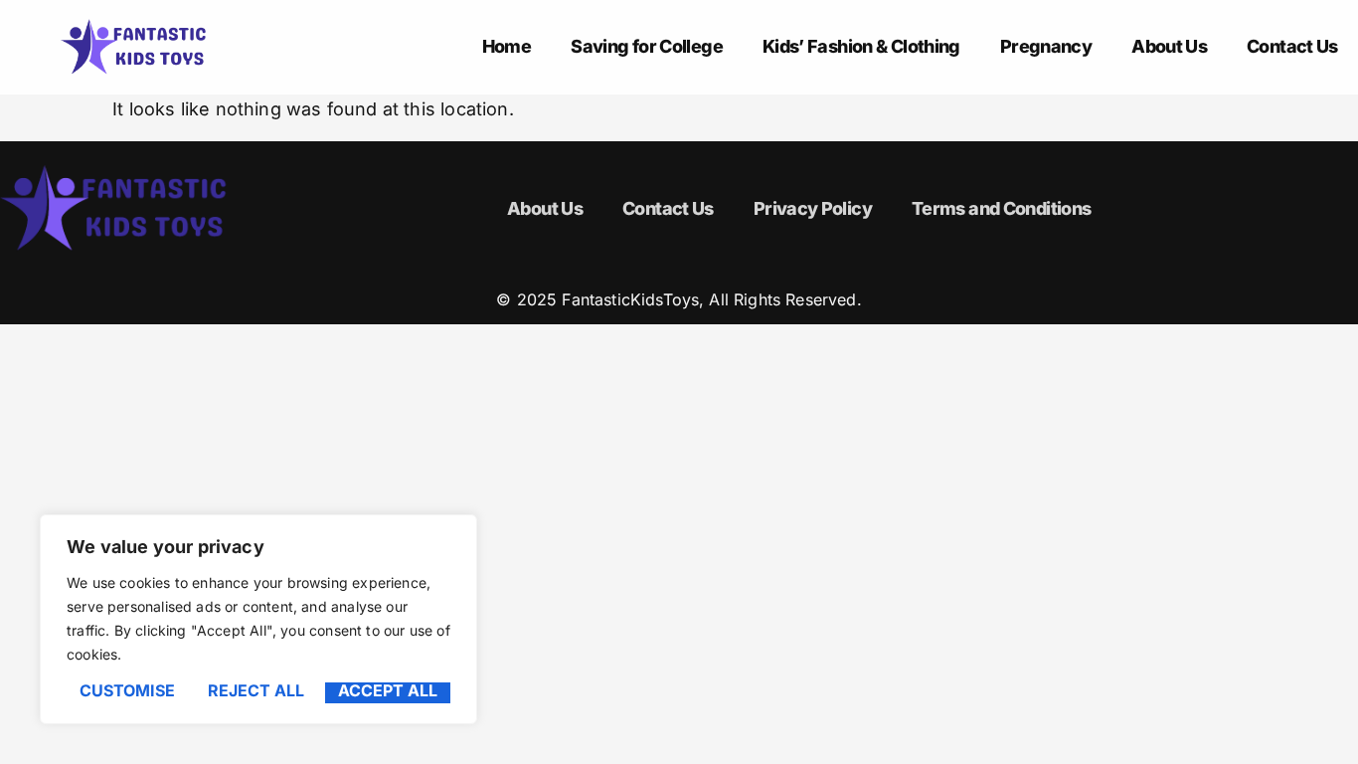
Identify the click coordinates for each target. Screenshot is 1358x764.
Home (506, 46)
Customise (127, 691)
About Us (1169, 46)
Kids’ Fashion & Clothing (861, 46)
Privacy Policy (813, 208)
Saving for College (647, 46)
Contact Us (1292, 46)
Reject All (256, 691)
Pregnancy (1046, 46)
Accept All (387, 691)
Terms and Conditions (1001, 208)
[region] (258, 619)
